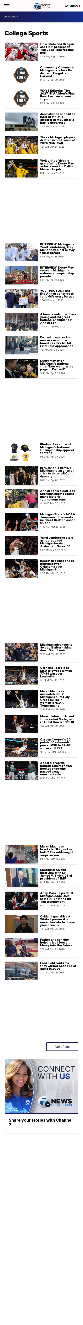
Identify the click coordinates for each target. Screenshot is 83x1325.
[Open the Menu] (6, 6)
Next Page (62, 1047)
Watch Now (72, 6)
